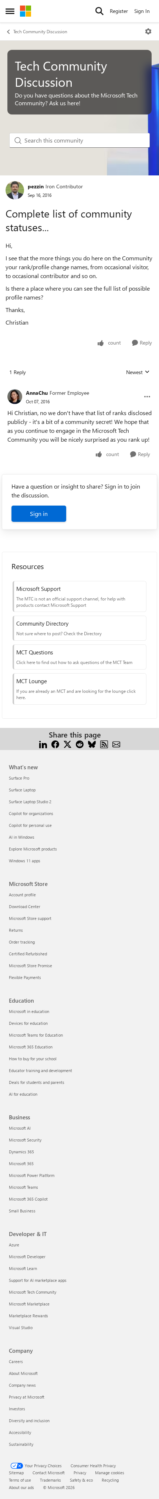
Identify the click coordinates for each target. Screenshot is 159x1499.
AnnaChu (37, 392)
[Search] (99, 11)
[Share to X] (67, 743)
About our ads (21, 1487)
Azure (14, 1245)
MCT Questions (34, 652)
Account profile (22, 894)
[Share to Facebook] (55, 743)
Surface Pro (19, 778)
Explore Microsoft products (33, 849)
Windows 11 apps (24, 860)
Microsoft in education (29, 1011)
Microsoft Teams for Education (36, 1035)
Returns (16, 930)
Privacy (80, 1472)
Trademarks (50, 1480)
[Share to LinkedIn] (43, 743)
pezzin (36, 186)
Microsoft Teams (23, 1187)
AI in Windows (21, 837)
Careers (16, 1361)
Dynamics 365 (21, 1151)
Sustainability (21, 1444)
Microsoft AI (20, 1128)
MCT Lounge (31, 681)
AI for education (23, 1094)
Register (119, 10)
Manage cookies (109, 1472)
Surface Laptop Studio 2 (30, 801)
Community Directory (42, 623)
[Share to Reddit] (80, 743)
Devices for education (28, 1023)
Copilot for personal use (30, 825)
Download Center (24, 906)
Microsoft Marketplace (29, 1304)
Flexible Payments (25, 977)
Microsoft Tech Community (32, 1292)
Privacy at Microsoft (26, 1397)
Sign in (39, 513)
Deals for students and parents (36, 1082)
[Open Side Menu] (10, 11)
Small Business (22, 1211)
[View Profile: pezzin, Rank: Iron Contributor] (15, 190)
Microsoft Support (38, 588)
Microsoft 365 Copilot (28, 1199)
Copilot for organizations (31, 813)
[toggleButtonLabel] (148, 31)
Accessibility (20, 1432)
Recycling (110, 1480)
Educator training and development (40, 1070)
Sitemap (16, 1472)
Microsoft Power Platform (31, 1175)
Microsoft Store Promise (30, 965)
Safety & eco (81, 1480)
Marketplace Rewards (28, 1315)
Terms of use (20, 1480)
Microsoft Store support (30, 918)
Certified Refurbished (28, 953)
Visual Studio (21, 1327)
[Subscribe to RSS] (104, 743)
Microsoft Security (25, 1140)
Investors (17, 1408)
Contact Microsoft (49, 1472)
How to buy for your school (33, 1058)
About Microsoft (23, 1373)
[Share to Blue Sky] (92, 743)
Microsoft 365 (21, 1163)
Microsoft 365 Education (31, 1047)
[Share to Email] (116, 743)
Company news (22, 1385)
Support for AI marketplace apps (38, 1280)
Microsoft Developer (27, 1256)
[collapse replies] (79, 387)
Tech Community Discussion (40, 31)
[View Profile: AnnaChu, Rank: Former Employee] (14, 396)
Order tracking (22, 942)
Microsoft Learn (23, 1268)
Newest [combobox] (138, 372)
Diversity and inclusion (29, 1420)
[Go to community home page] (25, 11)
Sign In (142, 10)
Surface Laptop (22, 790)
